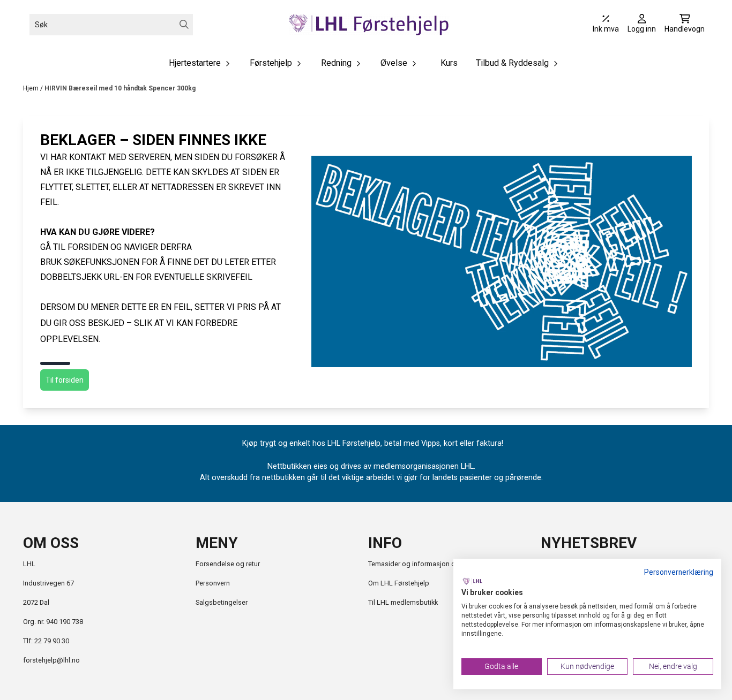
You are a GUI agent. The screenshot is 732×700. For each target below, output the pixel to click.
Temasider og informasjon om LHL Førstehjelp (440, 564)
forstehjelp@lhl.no (51, 660)
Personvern (213, 583)
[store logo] (369, 24)
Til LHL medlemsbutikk (403, 602)
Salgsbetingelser (222, 602)
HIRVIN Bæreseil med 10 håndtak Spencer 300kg (120, 88)
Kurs (449, 63)
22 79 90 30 (51, 641)
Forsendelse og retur (228, 564)
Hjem (31, 88)
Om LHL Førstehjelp (398, 583)
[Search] (184, 24)
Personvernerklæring (678, 572)
